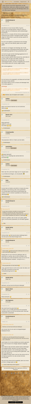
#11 (28, 282)
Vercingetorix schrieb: (7, 334)
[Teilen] (27, 25)
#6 (28, 169)
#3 (28, 120)
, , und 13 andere (14, 94)
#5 (28, 151)
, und (11, 364)
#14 (28, 321)
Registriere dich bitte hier (15, 70)
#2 (28, 104)
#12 (28, 294)
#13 (28, 305)
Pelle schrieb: (5, 209)
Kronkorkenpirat (6, 17)
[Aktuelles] (28, 1)
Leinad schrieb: (5, 263)
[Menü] (2, 1)
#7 (28, 185)
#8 (28, 206)
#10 (28, 245)
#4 (28, 137)
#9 (28, 232)
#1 (28, 25)
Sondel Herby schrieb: (7, 248)
